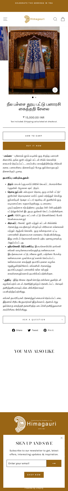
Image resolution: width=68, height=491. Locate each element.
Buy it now (34, 146)
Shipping (28, 121)
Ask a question (34, 319)
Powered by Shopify (34, 488)
